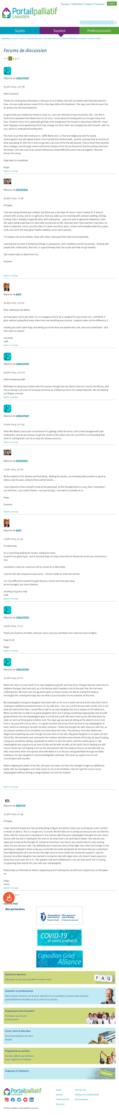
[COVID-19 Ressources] (59, 937)
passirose (22, 189)
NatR (18, 294)
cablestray (22, 78)
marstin (20, 805)
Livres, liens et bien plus (17, 1031)
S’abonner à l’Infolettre (17, 1071)
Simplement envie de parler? (20, 1011)
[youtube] (25, 1100)
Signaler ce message (11, 171)
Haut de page (11, 903)
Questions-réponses (15, 974)
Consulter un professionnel (19, 991)
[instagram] (6, 1100)
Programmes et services (17, 1051)
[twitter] (19, 1100)
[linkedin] (31, 1100)
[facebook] (13, 1100)
